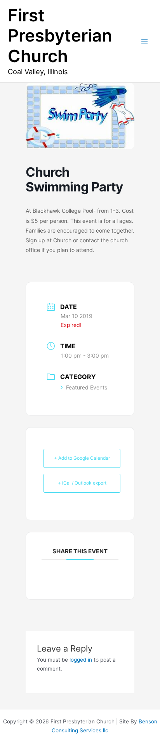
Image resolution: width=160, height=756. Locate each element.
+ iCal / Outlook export (82, 483)
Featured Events (86, 387)
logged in (81, 660)
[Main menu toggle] (145, 41)
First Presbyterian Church (60, 35)
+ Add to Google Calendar (82, 458)
